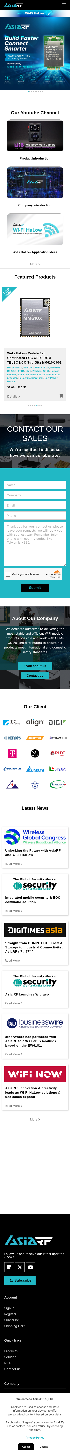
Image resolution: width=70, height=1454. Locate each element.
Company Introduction (35, 205)
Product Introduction (35, 158)
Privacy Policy (35, 1437)
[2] (30, 91)
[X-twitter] (20, 1267)
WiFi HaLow (42, 367)
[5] (35, 91)
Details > (13, 396)
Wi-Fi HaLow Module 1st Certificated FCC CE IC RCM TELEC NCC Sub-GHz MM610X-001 (34, 358)
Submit (35, 588)
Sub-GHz (28, 367)
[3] (31, 91)
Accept (26, 1446)
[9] (42, 91)
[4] (33, 91)
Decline (44, 1446)
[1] (28, 91)
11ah (28, 371)
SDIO (46, 371)
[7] (38, 91)
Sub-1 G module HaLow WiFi (34, 374)
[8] (40, 91)
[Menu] (64, 5)
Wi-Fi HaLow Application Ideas (35, 252)
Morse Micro (14, 367)
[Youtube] (30, 1267)
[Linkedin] (9, 1267)
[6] (37, 91)
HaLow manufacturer (30, 378)
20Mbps (37, 371)
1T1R (21, 371)
